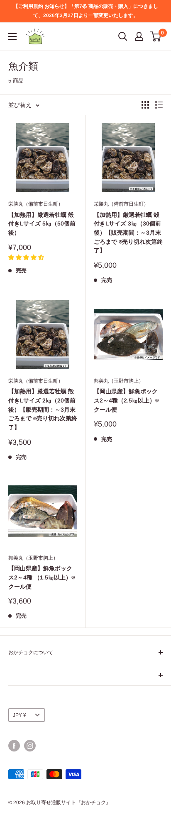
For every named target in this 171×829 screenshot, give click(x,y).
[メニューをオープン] (12, 36)
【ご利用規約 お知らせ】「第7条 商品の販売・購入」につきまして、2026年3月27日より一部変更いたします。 (85, 10)
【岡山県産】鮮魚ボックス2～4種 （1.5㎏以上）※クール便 (41, 577)
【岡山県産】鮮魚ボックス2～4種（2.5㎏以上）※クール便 (126, 400)
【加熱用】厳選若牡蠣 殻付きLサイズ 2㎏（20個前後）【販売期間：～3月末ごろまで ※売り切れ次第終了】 (42, 409)
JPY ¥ (19, 715)
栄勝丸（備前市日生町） (35, 204)
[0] (156, 36)
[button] (26, 257)
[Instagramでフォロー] (30, 745)
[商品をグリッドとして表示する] (145, 105)
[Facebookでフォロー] (14, 745)
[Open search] (122, 36)
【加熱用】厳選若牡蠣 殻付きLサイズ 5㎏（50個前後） (42, 223)
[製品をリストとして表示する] (159, 105)
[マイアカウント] (139, 36)
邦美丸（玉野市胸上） (119, 381)
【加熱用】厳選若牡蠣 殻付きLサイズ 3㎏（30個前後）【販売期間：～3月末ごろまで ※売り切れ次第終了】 (128, 232)
